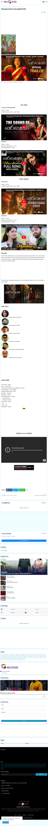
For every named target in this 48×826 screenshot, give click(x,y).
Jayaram (10, 333)
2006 (24, 764)
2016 (12, 766)
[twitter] (22, 802)
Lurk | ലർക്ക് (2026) (5, 793)
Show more (44, 502)
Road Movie (30, 657)
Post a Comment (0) (24, 540)
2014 (5, 766)
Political (25, 657)
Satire (41, 657)
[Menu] (1, 2)
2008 (31, 764)
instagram (13, 612)
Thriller (14, 659)
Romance (36, 657)
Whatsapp (23, 490)
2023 (37, 766)
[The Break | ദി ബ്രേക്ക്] (3, 598)
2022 (33, 766)
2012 (45, 764)
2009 (35, 764)
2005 (20, 764)
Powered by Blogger (6, 671)
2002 (9, 764)
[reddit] (28, 802)
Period (21, 657)
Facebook (10, 490)
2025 (44, 766)
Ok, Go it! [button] (6, 822)
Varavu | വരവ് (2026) (5, 785)
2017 (16, 766)
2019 (23, 766)
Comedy (23, 654)
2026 (2, 768)
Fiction (44, 654)
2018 (19, 766)
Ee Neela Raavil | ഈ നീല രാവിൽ (7, 693)
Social (2, 659)
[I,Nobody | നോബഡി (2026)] (3, 583)
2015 (9, 766)
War (24, 659)
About (19, 815)
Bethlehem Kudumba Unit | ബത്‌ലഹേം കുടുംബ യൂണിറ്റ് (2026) (14, 782)
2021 (30, 766)
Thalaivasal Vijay (12, 357)
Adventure (7, 654)
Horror (17, 657)
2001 (6, 764)
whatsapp (37, 609)
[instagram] (26, 802)
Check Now (10, 819)
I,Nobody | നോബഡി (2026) (7, 788)
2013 (2, 766)
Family (35, 654)
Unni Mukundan (12, 325)
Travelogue (19, 659)
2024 (40, 766)
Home (2, 6)
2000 (2, 764)
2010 (38, 764)
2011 (41, 764)
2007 (27, 764)
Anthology (12, 654)
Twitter (16, 490)
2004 (17, 764)
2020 (26, 766)
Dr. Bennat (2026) (5, 790)
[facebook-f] (20, 802)
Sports (6, 659)
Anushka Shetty (12, 317)
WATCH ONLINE (8, 6)
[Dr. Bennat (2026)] (3, 588)
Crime (27, 654)
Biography (18, 654)
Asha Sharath (11, 349)
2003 (13, 764)
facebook (13, 609)
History (12, 657)
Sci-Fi (44, 657)
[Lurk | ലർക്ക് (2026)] (3, 593)
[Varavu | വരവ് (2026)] (3, 577)
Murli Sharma (11, 341)
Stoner (10, 659)
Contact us (24, 815)
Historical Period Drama (5, 657)
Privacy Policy (31, 815)
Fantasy (39, 654)
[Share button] (27, 490)
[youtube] (24, 802)
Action (2, 654)
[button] (43, 2)
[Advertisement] (24, 24)
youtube (36, 612)
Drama (31, 654)
